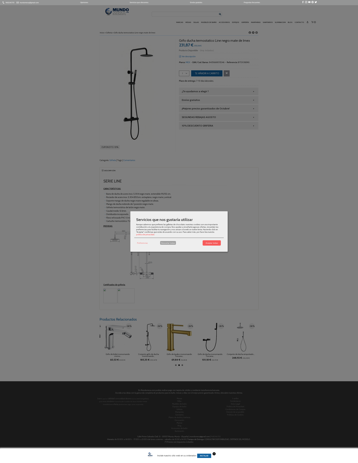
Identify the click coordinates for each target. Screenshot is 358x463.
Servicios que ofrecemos (139, 2)
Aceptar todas (212, 243)
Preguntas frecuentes (252, 2)
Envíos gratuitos (196, 2)
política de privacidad (145, 234)
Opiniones (84, 2)
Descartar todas (168, 243)
